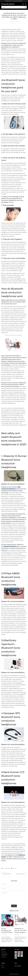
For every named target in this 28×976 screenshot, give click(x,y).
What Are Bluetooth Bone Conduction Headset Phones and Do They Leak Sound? (7, 873)
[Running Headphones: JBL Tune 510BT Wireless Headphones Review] (7, 920)
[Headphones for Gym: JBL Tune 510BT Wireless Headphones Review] (21, 920)
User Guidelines (18, 965)
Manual (2, 967)
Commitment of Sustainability (4, 954)
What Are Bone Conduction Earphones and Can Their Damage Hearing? (20, 873)
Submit (14, 905)
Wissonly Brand (7, 4)
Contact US (3, 957)
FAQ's (2, 965)
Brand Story (3, 951)
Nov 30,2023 (3, 934)
